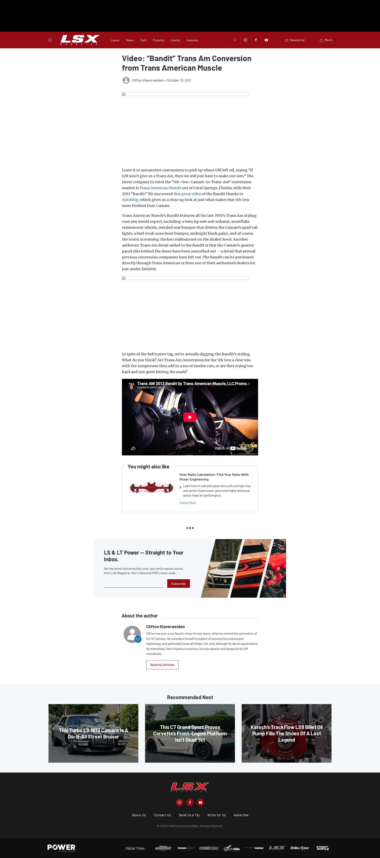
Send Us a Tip (189, 815)
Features (192, 40)
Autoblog (130, 199)
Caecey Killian (188, 502)
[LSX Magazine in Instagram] (179, 802)
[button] (190, 127)
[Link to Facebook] (256, 40)
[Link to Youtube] (266, 40)
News (130, 40)
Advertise (241, 815)
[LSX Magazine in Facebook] (190, 802)
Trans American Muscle (160, 188)
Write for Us (216, 815)
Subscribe (178, 583)
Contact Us (162, 815)
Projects (158, 40)
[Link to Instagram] (245, 40)
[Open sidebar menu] (50, 40)
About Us (139, 815)
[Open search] (235, 39)
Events (175, 40)
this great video (187, 194)
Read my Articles (162, 664)
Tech (143, 40)
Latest (115, 40)
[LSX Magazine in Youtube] (200, 802)
